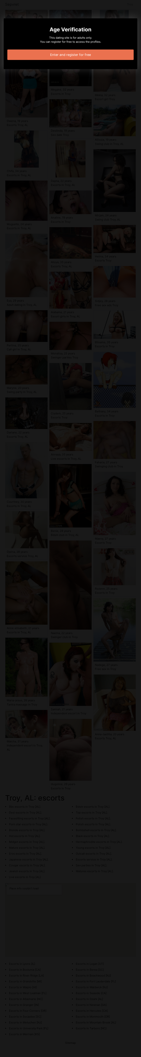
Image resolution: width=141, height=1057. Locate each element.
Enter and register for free (70, 55)
